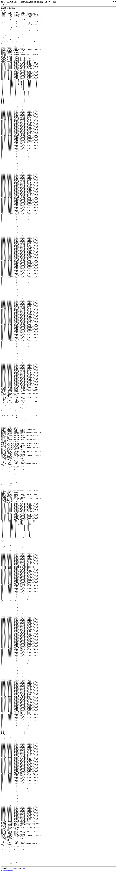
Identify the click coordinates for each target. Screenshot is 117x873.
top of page (9, 868)
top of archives (18, 4)
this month (25, 4)
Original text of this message (7, 870)
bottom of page (10, 4)
